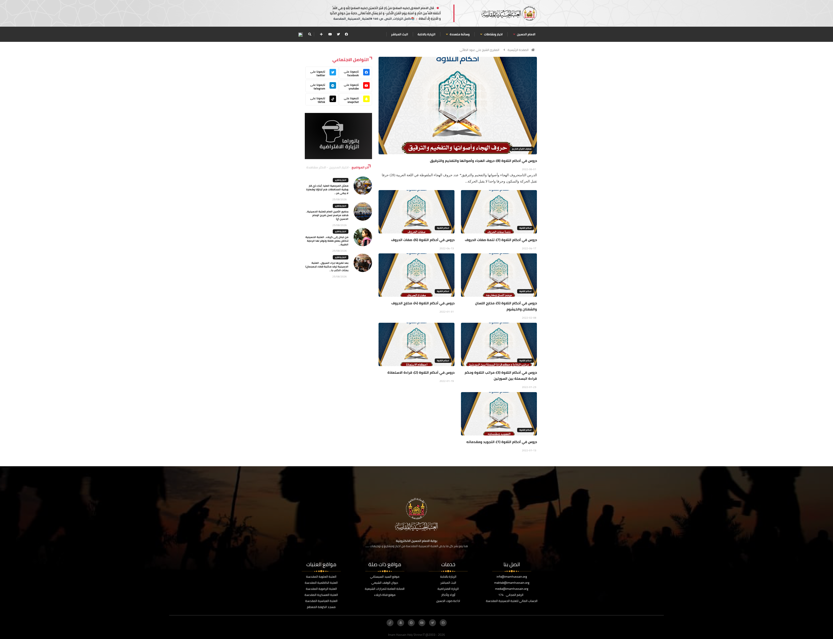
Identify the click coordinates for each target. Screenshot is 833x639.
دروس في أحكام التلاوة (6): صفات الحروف (422, 239)
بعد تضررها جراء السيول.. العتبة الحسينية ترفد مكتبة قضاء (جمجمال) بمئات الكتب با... (326, 266)
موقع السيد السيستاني (384, 576)
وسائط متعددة (459, 34)
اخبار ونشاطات (493, 34)
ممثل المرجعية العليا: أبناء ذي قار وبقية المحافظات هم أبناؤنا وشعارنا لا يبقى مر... (327, 189)
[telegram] (411, 622)
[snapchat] (400, 622)
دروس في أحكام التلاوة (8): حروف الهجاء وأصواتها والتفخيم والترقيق (483, 160)
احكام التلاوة (525, 228)
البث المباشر (399, 34)
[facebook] (346, 34)
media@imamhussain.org (511, 589)
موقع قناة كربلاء (384, 595)
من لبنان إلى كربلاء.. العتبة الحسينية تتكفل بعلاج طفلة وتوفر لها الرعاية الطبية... (326, 241)
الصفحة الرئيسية (518, 50)
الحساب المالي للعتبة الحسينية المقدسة (512, 601)
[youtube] (330, 34)
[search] (309, 34)
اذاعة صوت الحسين (448, 601)
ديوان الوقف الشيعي (384, 582)
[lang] (300, 34)
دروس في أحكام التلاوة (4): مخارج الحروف (422, 303)
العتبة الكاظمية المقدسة (321, 582)
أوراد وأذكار (448, 595)
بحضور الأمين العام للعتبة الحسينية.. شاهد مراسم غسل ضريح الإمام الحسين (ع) (327, 215)
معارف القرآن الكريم (521, 149)
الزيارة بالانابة (426, 34)
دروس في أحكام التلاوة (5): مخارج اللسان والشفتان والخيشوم (506, 306)
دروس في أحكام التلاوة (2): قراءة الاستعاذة (420, 372)
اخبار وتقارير (340, 180)
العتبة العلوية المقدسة (321, 576)
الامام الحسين (525, 34)
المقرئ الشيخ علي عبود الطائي (479, 50)
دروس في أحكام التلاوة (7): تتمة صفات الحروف (501, 239)
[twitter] (338, 34)
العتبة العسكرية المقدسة (321, 595)
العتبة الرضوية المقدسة (321, 589)
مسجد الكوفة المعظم (321, 607)
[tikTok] (390, 622)
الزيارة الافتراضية (448, 589)
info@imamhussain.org (512, 576)
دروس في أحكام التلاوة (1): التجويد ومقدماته (501, 441)
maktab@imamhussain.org (511, 582)
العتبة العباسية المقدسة (321, 601)
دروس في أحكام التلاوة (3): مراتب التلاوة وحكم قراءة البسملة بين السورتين (501, 375)
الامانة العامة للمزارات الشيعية (385, 589)
